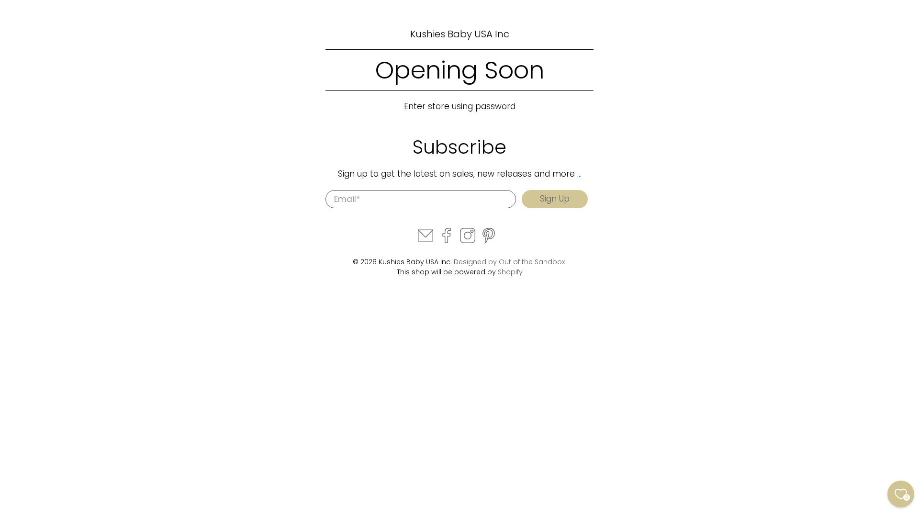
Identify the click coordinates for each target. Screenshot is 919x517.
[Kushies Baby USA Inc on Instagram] (468, 241)
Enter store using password (460, 106)
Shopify (510, 272)
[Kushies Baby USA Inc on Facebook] (446, 241)
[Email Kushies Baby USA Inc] (425, 241)
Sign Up (555, 198)
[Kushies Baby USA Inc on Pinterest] (489, 241)
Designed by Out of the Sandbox (509, 262)
